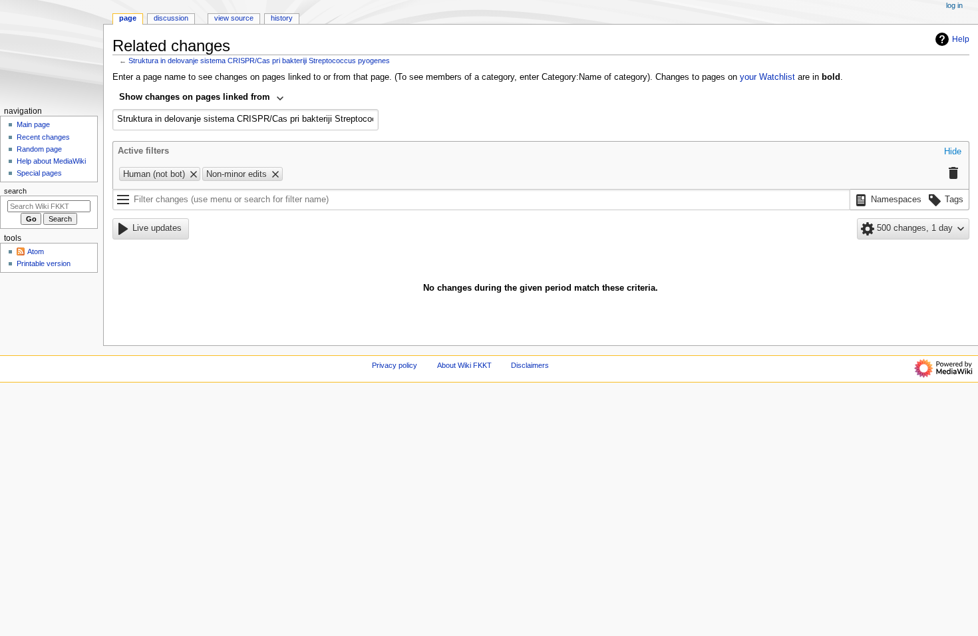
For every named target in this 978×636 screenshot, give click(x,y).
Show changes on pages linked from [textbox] (194, 97)
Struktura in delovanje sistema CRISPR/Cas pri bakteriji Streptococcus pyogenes (259, 61)
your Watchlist (767, 77)
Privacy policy (394, 365)
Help (960, 39)
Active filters (143, 151)
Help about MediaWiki (51, 161)
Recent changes (43, 137)
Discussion (171, 18)
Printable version (44, 263)
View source (233, 18)
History (282, 18)
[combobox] (201, 98)
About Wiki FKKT (464, 365)
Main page (33, 124)
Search (15, 191)
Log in (954, 5)
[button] (952, 152)
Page (127, 18)
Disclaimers (530, 365)
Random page (39, 149)
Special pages (39, 173)
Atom (35, 251)
